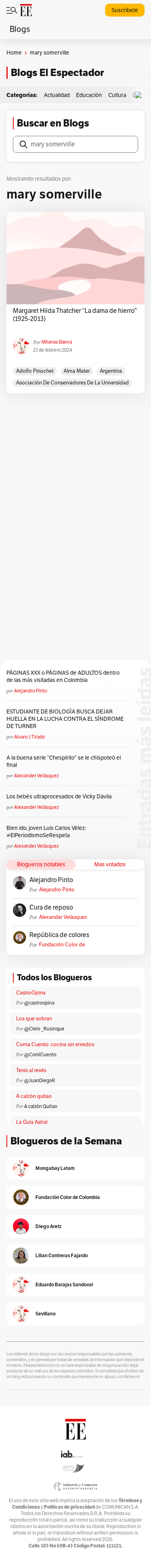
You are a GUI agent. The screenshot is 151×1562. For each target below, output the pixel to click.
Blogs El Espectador (57, 72)
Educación (89, 95)
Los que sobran (34, 1018)
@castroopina (39, 1003)
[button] (140, 95)
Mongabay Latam (54, 1168)
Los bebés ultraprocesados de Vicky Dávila (60, 796)
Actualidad (57, 95)
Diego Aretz (48, 1226)
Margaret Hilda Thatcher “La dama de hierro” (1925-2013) (75, 315)
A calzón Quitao (40, 1106)
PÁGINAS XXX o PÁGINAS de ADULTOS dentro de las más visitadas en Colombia (63, 676)
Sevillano (45, 1314)
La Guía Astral (32, 1122)
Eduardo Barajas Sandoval (64, 1284)
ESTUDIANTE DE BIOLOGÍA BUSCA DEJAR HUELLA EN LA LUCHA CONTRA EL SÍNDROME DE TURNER (65, 719)
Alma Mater (77, 371)
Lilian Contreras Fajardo (61, 1255)
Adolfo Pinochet (35, 371)
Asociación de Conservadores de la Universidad (72, 383)
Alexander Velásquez (36, 776)
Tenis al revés (31, 1070)
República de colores (59, 935)
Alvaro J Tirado (29, 737)
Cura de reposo (51, 907)
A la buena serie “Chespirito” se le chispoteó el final (63, 761)
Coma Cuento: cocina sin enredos (55, 1044)
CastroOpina (31, 993)
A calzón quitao (34, 1096)
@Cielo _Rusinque (44, 1029)
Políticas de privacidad (69, 1507)
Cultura (117, 95)
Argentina (111, 371)
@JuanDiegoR (39, 1080)
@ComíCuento (40, 1055)
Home (14, 52)
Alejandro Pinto (30, 691)
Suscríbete (125, 10)
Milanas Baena (56, 342)
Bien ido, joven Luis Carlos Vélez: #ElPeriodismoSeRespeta (46, 832)
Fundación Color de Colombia (62, 944)
